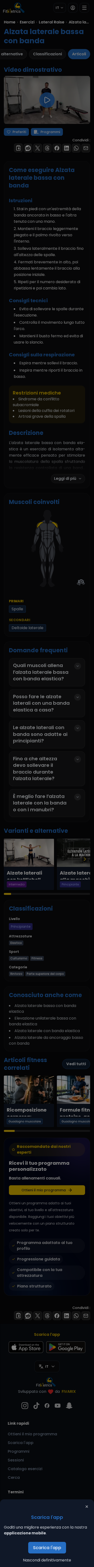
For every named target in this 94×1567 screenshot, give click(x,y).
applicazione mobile (25, 1533)
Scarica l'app (47, 1548)
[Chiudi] (86, 1506)
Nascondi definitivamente (47, 1560)
